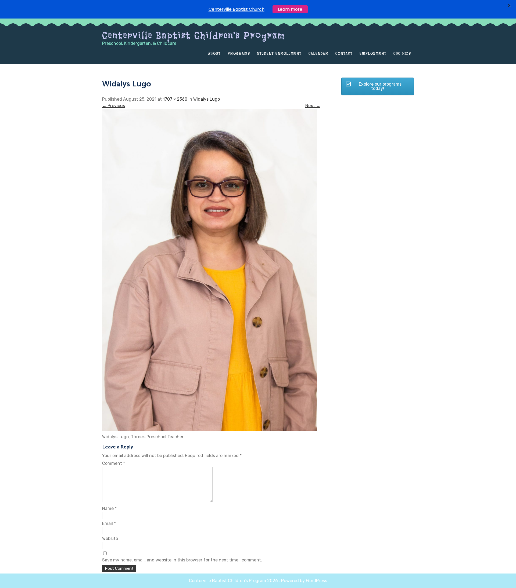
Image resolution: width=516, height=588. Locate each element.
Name (109, 508)
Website (110, 538)
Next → (312, 105)
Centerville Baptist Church (236, 9)
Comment (113, 463)
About (214, 53)
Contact (344, 53)
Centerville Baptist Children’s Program (193, 35)
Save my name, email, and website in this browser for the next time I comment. (182, 560)
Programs (239, 53)
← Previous (113, 105)
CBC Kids (402, 53)
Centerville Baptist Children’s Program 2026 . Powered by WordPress (258, 580)
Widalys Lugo (206, 99)
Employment (373, 53)
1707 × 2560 (175, 99)
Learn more (290, 9)
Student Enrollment (279, 53)
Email (109, 523)
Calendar (318, 53)
